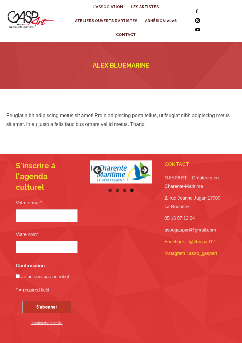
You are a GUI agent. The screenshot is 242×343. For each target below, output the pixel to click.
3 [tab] (124, 190)
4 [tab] (132, 190)
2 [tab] (117, 190)
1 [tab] (110, 190)
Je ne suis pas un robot (45, 276)
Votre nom (27, 234)
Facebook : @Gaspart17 (189, 241)
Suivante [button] (144, 170)
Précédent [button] (98, 170)
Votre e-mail (29, 202)
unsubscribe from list (46, 323)
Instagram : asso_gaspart (190, 253)
